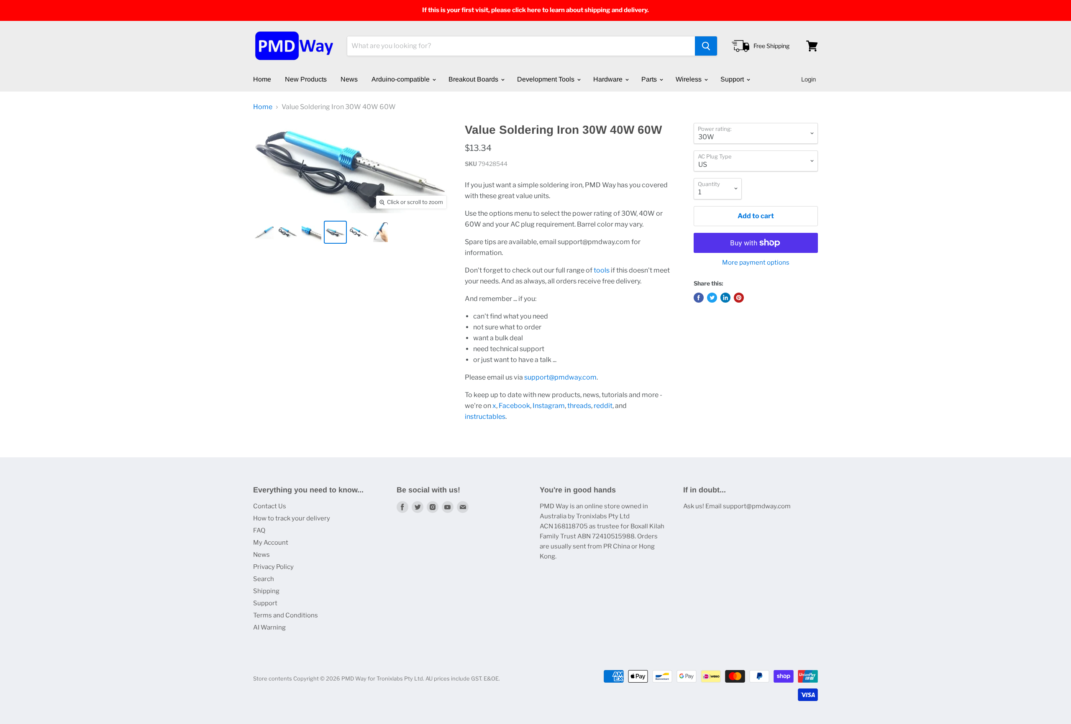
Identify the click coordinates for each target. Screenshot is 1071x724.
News (349, 79)
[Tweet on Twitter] (712, 298)
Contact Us (269, 506)
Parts (649, 79)
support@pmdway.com (560, 377)
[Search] (706, 46)
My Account (270, 542)
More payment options (755, 262)
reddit (603, 406)
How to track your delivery (291, 518)
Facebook (514, 406)
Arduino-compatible (401, 79)
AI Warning (269, 627)
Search (263, 579)
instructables (485, 417)
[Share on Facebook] (699, 298)
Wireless (689, 79)
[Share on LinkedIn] (725, 298)
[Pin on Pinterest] (739, 298)
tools (602, 270)
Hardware (608, 79)
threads (579, 406)
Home (262, 79)
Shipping (266, 591)
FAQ (259, 530)
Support (733, 79)
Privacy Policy (273, 567)
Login (808, 79)
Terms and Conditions (285, 615)
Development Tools (546, 79)
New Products (306, 79)
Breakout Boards (474, 79)
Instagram (549, 406)
